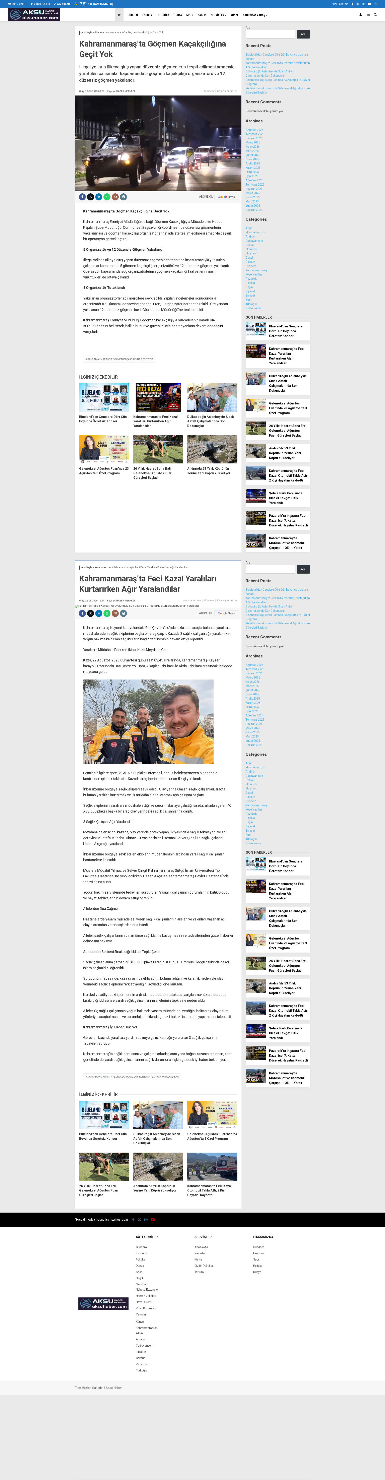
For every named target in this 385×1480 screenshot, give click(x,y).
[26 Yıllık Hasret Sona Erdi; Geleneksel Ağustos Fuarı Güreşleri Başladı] (158, 449)
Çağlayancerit (254, 240)
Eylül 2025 (252, 176)
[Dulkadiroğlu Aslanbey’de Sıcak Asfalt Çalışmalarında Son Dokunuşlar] (212, 397)
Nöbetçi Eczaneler (147, 1289)
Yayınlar (141, 1314)
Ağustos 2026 (254, 129)
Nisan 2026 (253, 146)
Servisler (217, 14)
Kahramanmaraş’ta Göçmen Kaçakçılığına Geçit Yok (120, 359)
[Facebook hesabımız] (352, 4)
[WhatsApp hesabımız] (376, 4)
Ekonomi (147, 14)
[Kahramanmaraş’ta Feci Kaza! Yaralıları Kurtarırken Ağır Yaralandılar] (158, 397)
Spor (189, 14)
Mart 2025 (252, 201)
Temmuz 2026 (255, 134)
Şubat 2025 (253, 205)
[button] (120, 14)
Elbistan (251, 253)
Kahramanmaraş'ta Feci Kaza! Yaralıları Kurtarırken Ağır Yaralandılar (133, 1076)
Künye (234, 14)
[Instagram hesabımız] (364, 4)
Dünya (178, 14)
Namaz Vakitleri (146, 1295)
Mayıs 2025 (253, 193)
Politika (163, 14)
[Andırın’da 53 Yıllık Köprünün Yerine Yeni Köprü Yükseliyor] (212, 449)
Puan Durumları (146, 1308)
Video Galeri (253, 308)
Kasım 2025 (253, 167)
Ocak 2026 (252, 159)
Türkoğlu (251, 304)
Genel (249, 257)
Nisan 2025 (253, 197)
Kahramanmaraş (254, 14)
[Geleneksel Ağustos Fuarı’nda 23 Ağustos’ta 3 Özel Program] (104, 449)
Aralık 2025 (253, 163)
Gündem (133, 14)
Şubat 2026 (253, 155)
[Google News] (226, 197)
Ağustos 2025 (254, 180)
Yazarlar (200, 1253)
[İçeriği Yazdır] (123, 196)
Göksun (250, 261)
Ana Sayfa (201, 1247)
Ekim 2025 (252, 172)
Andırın (250, 236)
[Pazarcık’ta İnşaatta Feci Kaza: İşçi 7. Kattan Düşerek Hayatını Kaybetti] (256, 524)
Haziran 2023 (254, 209)
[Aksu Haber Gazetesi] (34, 20)
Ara (248, 27)
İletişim (199, 1272)
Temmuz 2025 (255, 184)
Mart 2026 (252, 150)
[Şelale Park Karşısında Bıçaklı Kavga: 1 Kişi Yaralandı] (256, 501)
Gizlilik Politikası (204, 1265)
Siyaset (250, 291)
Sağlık (202, 14)
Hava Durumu (144, 1302)
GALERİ (19, 4)
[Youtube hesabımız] (369, 4)
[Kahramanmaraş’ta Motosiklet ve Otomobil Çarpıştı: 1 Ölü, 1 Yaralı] (256, 546)
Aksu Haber (114, 1388)
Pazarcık (251, 278)
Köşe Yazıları (254, 274)
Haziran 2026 (254, 138)
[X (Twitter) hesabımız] (358, 4)
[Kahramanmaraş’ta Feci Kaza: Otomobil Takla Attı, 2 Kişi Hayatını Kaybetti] (256, 479)
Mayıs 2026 (253, 142)
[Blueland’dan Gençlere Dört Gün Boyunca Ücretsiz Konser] (104, 397)
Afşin (249, 228)
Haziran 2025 (254, 188)
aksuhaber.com (255, 232)
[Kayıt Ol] (361, 14)
